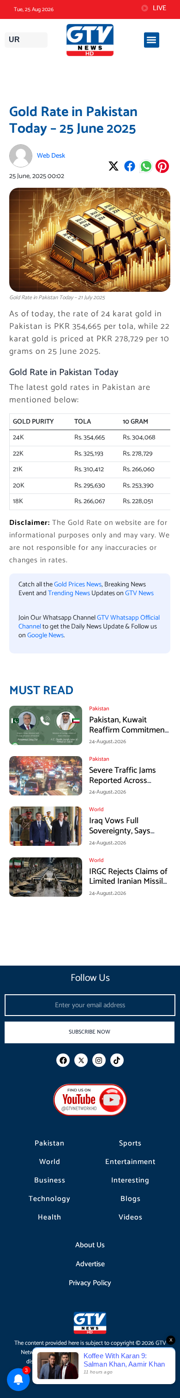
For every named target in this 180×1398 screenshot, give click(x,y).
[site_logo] (90, 40)
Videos (131, 1217)
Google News (45, 635)
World (49, 1162)
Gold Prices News (78, 584)
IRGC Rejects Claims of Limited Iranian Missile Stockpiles (128, 882)
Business (50, 1180)
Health (49, 1217)
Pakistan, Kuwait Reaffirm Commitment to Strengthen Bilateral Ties (128, 735)
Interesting (130, 1180)
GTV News (139, 593)
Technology (50, 1199)
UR (14, 39)
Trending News (69, 593)
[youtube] (90, 1099)
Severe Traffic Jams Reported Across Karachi (122, 780)
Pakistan (50, 1143)
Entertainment (130, 1162)
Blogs (130, 1199)
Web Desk (51, 155)
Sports (130, 1143)
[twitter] (81, 1060)
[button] (151, 40)
